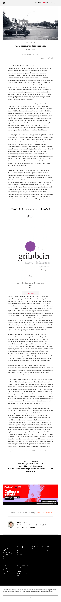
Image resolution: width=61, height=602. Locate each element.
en (54, 3)
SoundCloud (6, 572)
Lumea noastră (21, 553)
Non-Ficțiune (47, 512)
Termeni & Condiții (23, 566)
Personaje (20, 547)
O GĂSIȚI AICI (30, 293)
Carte (27, 42)
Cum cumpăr (21, 570)
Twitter (49, 58)
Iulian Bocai (31, 49)
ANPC (19, 572)
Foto (48, 551)
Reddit (52, 58)
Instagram (6, 568)
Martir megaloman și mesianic (30, 464)
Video (48, 547)
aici (52, 591)
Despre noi (6, 547)
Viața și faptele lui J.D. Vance (30, 466)
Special (19, 555)
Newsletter (6, 557)
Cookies (19, 568)
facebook (46, 58)
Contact (5, 559)
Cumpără (34, 549)
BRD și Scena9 (7, 551)
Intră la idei (20, 551)
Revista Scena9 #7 (37, 547)
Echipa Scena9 (7, 549)
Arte (25, 512)
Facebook (5, 566)
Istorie (33, 42)
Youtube (5, 570)
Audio (48, 549)
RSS (4, 574)
